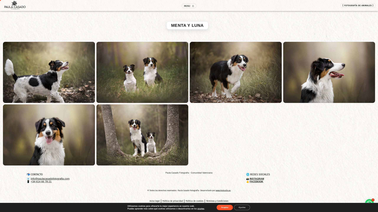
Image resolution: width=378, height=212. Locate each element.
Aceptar (224, 207)
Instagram (257, 179)
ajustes (200, 208)
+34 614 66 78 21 (41, 181)
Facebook (256, 181)
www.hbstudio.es (223, 190)
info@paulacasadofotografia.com (50, 178)
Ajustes (242, 207)
